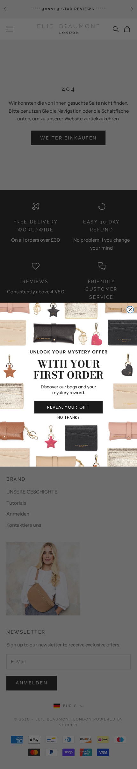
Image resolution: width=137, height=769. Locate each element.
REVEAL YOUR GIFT (68, 407)
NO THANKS (68, 417)
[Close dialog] (130, 309)
